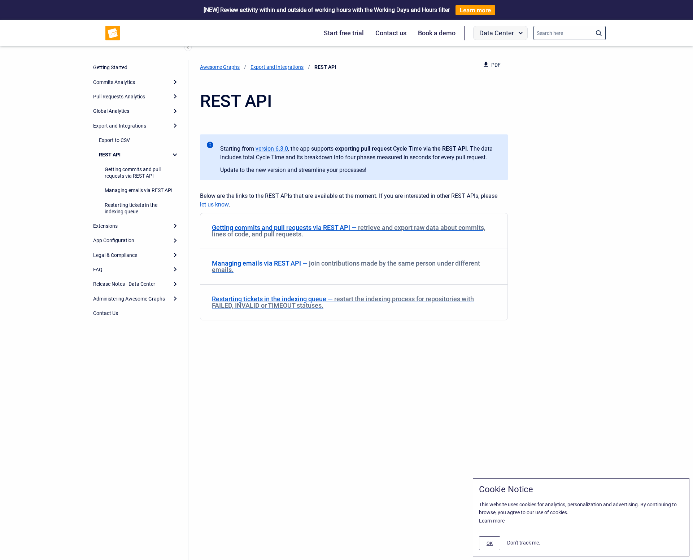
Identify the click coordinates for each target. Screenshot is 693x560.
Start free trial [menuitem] (344, 33)
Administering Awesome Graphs (129, 299)
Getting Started (110, 67)
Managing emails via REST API (139, 190)
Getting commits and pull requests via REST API (133, 172)
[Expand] (175, 82)
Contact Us (105, 313)
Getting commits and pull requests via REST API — (348, 231)
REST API (110, 154)
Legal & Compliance (115, 255)
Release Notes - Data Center (124, 284)
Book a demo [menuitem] (437, 33)
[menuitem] (353, 231)
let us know (214, 204)
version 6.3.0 (272, 148)
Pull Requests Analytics (119, 96)
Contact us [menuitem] (390, 33)
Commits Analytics (114, 82)
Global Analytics (111, 111)
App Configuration (113, 240)
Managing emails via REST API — (346, 266)
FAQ (98, 269)
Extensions (105, 226)
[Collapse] (175, 154)
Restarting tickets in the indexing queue (131, 208)
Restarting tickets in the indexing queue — (343, 302)
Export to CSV (114, 140)
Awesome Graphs (220, 67)
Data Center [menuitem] (496, 33)
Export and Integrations (119, 126)
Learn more (475, 10)
